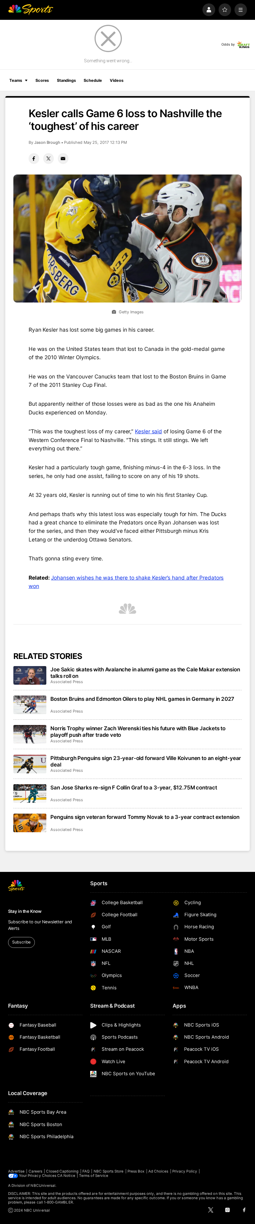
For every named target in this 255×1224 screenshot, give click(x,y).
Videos (116, 80)
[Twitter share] (48, 158)
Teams (15, 80)
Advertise (16, 1171)
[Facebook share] (34, 158)
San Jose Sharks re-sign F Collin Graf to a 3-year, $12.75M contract (133, 787)
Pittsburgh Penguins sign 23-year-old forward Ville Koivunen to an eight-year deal (145, 761)
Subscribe (21, 942)
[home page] (30, 9)
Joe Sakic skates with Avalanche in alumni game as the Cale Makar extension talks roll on (145, 672)
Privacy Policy (184, 1171)
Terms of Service (93, 1175)
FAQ (86, 1171)
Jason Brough (47, 142)
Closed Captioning (62, 1171)
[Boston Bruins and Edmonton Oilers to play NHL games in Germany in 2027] (30, 705)
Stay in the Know (25, 911)
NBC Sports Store (109, 1171)
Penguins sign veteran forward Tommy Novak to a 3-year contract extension (144, 817)
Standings (66, 80)
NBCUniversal (42, 1185)
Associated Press (66, 681)
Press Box (136, 1171)
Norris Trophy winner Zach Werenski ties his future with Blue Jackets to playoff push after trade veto (137, 731)
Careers (35, 1171)
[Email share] (63, 158)
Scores (42, 80)
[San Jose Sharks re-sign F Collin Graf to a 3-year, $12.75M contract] (30, 793)
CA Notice (66, 1175)
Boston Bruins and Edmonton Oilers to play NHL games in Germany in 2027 (142, 699)
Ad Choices (158, 1171)
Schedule (93, 80)
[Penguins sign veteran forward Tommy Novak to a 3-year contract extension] (30, 823)
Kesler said (148, 431)
